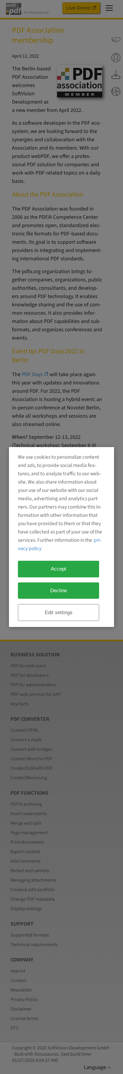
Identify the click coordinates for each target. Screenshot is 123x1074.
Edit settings (59, 612)
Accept (58, 569)
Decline (58, 590)
